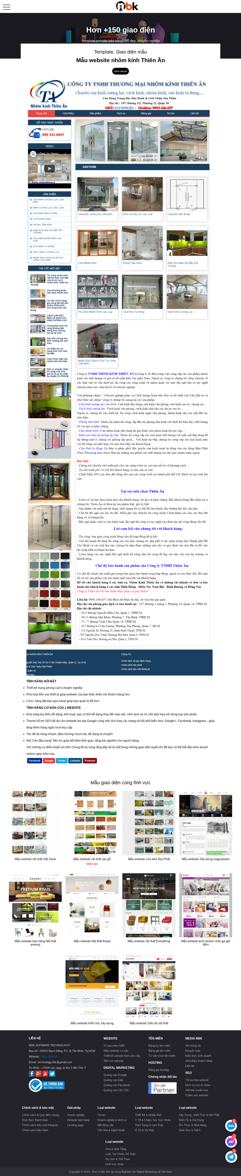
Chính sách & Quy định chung (40, 1114)
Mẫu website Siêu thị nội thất (149, 1023)
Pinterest (90, 760)
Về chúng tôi (193, 1045)
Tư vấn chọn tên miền (161, 1055)
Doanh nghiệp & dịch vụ (112, 1120)
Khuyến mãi (192, 1050)
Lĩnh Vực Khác (114, 1164)
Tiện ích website (113, 1060)
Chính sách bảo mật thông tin (40, 1125)
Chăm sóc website (196, 1095)
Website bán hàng (78, 1120)
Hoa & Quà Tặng (115, 1148)
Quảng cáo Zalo (113, 1080)
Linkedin (75, 760)
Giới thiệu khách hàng (198, 1060)
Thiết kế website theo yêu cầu (122, 1055)
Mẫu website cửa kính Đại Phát (149, 859)
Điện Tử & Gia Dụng (191, 1120)
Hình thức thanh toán (35, 1120)
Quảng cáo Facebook (117, 1085)
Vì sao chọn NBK (114, 1045)
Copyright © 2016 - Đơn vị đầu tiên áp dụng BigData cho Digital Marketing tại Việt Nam (120, 1171)
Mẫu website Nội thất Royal (92, 941)
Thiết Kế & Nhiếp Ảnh (148, 1114)
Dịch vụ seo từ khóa (197, 1085)
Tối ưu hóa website (197, 1080)
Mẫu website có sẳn (116, 1050)
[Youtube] (45, 1075)
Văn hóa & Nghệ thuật (111, 1130)
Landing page (75, 1125)
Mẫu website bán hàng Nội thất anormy (35, 943)
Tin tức (102, 1114)
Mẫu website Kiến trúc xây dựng (92, 1023)
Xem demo (120, 71)
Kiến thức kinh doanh (198, 1055)
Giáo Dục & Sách (189, 1130)
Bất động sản (106, 1125)
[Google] (39, 1075)
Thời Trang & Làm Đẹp (149, 1125)
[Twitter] (52, 1075)
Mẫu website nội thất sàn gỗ (92, 859)
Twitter (62, 760)
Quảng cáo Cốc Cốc (116, 1090)
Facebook (34, 760)
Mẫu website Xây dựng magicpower (206, 859)
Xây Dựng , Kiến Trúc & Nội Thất (199, 1114)
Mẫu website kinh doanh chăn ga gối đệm (205, 943)
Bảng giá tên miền (159, 1050)
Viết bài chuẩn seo (196, 1090)
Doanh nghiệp (75, 1114)
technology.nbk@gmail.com (55, 1062)
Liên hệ (189, 1065)
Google (49, 760)
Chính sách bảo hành (35, 1130)
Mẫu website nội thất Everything (149, 941)
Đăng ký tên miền (159, 1045)
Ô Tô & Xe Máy (144, 1130)
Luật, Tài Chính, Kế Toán (120, 1154)
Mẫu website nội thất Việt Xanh (35, 859)
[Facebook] (32, 1075)
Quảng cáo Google (115, 1074)
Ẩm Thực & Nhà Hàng (192, 1125)
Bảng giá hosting (158, 1069)
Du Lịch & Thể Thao (117, 1159)
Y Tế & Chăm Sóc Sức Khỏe (153, 1120)
